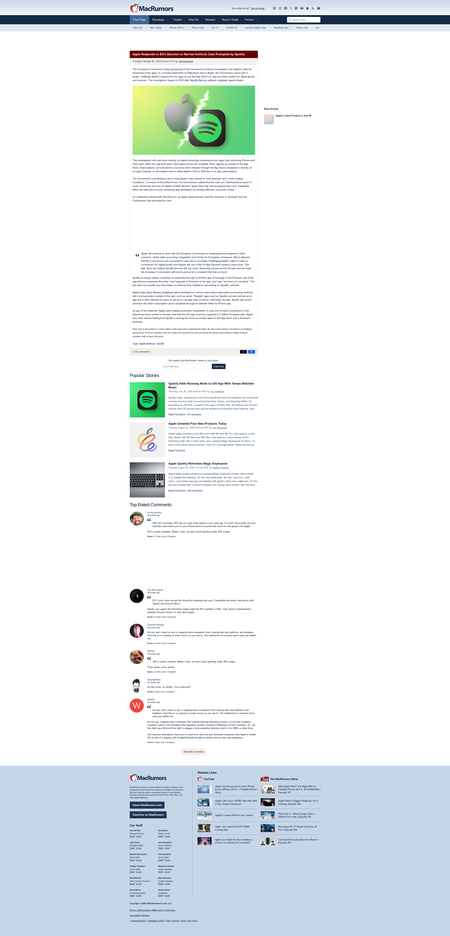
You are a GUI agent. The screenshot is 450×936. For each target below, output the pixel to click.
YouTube (209, 779)
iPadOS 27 (231, 27)
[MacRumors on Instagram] (280, 8)
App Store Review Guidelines (157, 292)
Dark (195, 921)
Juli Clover (135, 842)
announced (177, 69)
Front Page (139, 19)
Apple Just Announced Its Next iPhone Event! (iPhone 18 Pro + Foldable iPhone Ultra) (236, 789)
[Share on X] (243, 352)
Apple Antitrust (147, 343)
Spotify (160, 343)
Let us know (257, 8)
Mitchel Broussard (138, 854)
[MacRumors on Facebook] (285, 8)
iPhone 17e (302, 27)
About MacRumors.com (147, 805)
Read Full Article (176, 414)
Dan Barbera (135, 878)
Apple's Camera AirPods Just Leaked (234, 815)
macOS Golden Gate (255, 27)
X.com (139, 836)
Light (189, 921)
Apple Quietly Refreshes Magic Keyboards (197, 463)
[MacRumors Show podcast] (274, 8)
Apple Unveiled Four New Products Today (197, 423)
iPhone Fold (198, 27)
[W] (137, 711)
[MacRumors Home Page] (152, 8)
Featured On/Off (138, 921)
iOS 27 (214, 27)
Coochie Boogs (155, 624)
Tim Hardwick (217, 391)
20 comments (194, 414)
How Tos (194, 19)
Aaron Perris (164, 890)
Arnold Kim (135, 830)
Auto (183, 921)
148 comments (194, 490)
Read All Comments (194, 751)
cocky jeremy (154, 512)
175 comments (141, 351)
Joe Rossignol (186, 61)
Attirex (150, 651)
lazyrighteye (153, 679)
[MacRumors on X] (291, 8)
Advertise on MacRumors (148, 814)
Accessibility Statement (139, 915)
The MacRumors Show (284, 779)
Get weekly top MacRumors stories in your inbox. (194, 360)
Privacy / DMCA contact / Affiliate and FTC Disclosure (152, 910)
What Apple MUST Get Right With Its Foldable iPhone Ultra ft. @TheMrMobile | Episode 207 (299, 789)
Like (164, 536)
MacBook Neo (281, 27)
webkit (150, 699)
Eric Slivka (163, 830)
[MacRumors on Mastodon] (296, 8)
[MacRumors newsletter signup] (318, 8)
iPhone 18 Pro (176, 27)
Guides (178, 19)
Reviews (210, 19)
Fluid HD (175, 921)
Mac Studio (156, 27)
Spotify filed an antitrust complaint (209, 80)
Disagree (171, 536)
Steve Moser (135, 890)
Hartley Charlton (221, 467)
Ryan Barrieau (164, 878)
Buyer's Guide (230, 19)
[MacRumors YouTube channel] (302, 8)
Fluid (168, 921)
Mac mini (137, 27)
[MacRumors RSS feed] (313, 8)
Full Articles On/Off (155, 921)
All (318, 27)
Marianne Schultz (166, 866)
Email (132, 836)
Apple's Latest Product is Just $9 (293, 115)
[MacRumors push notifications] (307, 8)
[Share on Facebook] (251, 352)
